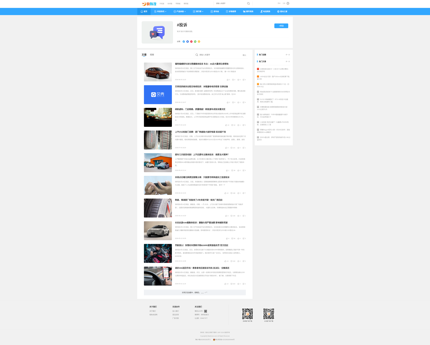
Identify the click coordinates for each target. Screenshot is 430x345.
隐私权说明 (153, 315)
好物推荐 (232, 11)
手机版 (161, 3)
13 (227, 261)
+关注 (281, 26)
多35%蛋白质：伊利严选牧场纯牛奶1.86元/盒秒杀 (273, 138)
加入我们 (175, 311)
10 (228, 125)
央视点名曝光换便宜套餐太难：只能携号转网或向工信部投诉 (202, 177)
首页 (145, 11)
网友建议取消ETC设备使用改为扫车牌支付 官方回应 (273, 93)
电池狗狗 (266, 11)
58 (234, 238)
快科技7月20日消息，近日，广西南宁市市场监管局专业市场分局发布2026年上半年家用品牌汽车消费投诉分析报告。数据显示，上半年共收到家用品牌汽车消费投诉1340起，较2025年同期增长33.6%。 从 (210, 117)
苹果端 (178, 3)
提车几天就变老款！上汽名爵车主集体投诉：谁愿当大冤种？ (202, 155)
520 (234, 284)
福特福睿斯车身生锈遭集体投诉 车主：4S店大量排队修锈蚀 (201, 64)
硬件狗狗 (249, 11)
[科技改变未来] (147, 3)
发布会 (216, 11)
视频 (152, 55)
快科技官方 (205, 315)
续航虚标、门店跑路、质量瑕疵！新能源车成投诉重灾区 (200, 109)
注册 (284, 3)
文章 (144, 54)
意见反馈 (175, 315)
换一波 (288, 61)
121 (234, 148)
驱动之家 (283, 11)
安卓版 (170, 3)
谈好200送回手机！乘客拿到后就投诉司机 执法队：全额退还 (202, 268)
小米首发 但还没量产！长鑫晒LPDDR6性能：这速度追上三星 (273, 123)
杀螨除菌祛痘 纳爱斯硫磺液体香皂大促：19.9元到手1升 (273, 108)
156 (234, 216)
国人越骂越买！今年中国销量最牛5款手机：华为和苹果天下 (272, 116)
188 (234, 193)
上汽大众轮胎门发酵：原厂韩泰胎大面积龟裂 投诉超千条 (200, 132)
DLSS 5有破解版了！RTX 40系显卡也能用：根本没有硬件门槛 (272, 100)
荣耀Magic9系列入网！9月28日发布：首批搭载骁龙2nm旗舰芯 (273, 131)
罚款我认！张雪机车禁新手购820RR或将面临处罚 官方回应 (201, 245)
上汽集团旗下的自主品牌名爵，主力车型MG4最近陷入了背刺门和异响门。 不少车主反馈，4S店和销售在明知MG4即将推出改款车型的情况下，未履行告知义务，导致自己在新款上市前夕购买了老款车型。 (210, 162)
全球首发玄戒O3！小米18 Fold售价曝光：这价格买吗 (273, 70)
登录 (279, 3)
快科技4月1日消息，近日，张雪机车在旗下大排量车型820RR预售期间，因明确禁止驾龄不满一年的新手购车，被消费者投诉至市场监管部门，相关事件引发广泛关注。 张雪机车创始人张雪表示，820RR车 (209, 253)
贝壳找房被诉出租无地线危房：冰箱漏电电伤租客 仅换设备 (201, 86)
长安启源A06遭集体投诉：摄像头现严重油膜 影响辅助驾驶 (201, 223)
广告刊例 (175, 318)
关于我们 (152, 311)
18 (234, 125)
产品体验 (180, 11)
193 (234, 261)
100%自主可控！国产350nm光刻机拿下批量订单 (273, 78)
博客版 (186, 3)
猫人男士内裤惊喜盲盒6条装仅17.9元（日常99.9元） (273, 85)
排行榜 (198, 11)
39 (234, 170)
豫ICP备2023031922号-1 (203, 339)
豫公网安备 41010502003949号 (225, 339)
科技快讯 (160, 11)
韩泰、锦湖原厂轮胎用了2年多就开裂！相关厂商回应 (199, 200)
